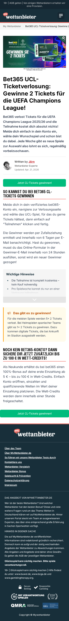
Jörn (32, 161)
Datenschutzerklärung (17, 480)
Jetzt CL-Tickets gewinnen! (34, 182)
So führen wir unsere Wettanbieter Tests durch (30, 457)
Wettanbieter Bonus (15, 471)
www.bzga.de (39, 574)
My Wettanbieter (12, 26)
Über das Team (13, 448)
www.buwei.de (23, 574)
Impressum (11, 485)
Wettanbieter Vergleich (17, 466)
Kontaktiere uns (13, 462)
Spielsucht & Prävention (18, 475)
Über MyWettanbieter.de (18, 452)
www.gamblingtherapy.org (19, 577)
